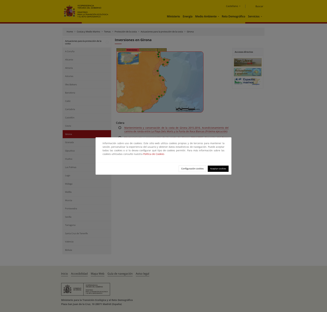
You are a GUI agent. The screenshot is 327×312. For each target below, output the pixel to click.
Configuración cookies (192, 168)
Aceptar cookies (218, 168)
